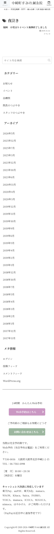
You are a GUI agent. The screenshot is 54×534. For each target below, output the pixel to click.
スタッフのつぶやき (14, 112)
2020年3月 (9, 199)
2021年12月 (9, 162)
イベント (8, 90)
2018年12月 (9, 272)
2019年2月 (9, 257)
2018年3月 (9, 309)
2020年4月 (9, 192)
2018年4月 (9, 301)
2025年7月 (9, 148)
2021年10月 (9, 170)
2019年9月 (8, 228)
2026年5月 (9, 133)
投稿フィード (10, 366)
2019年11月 (9, 214)
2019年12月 (9, 206)
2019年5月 (8, 243)
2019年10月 (9, 221)
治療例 (6, 98)
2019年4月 (9, 250)
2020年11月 (9, 184)
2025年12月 (9, 140)
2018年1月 (8, 323)
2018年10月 (9, 279)
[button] (49, 60)
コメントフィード (12, 373)
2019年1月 (8, 265)
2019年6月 (8, 235)
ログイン (8, 359)
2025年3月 (9, 155)
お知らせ (8, 83)
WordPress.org (11, 381)
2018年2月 (9, 316)
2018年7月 (8, 287)
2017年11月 (9, 338)
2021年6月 (9, 177)
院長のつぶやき (11, 105)
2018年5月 (8, 294)
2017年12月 (9, 331)
